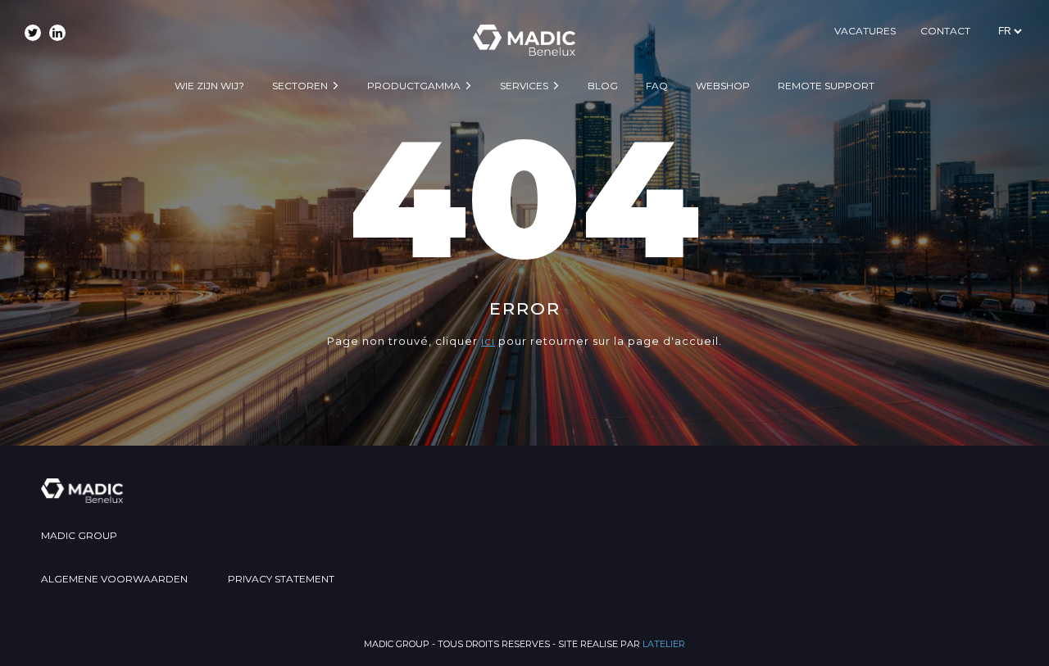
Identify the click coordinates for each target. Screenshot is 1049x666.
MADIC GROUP (79, 535)
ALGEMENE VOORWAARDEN (114, 579)
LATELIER (664, 644)
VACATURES (865, 31)
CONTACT (945, 31)
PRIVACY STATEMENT (281, 579)
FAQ (657, 85)
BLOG (603, 85)
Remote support (826, 85)
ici (488, 340)
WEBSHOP (723, 85)
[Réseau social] (33, 33)
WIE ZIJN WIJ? (209, 85)
